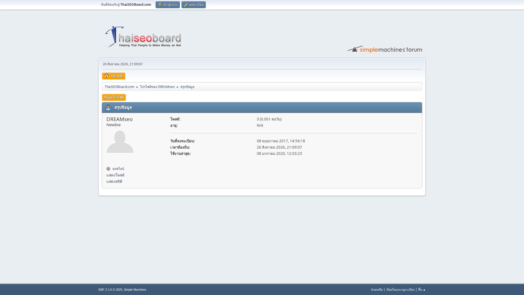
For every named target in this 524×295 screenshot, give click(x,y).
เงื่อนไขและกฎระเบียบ (400, 289)
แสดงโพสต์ (115, 175)
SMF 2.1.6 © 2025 (110, 289)
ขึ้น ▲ (422, 289)
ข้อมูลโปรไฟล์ (114, 97)
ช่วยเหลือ (377, 289)
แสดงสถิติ (114, 181)
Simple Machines (135, 289)
